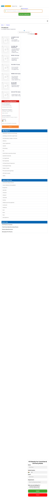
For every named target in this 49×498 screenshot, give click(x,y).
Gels (3, 150)
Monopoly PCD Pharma (7, 231)
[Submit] (5, 11)
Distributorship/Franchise (34, 486)
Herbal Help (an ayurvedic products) (9, 153)
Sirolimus (4, 200)
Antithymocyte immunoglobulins (8, 202)
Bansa (4, 212)
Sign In (20, 6)
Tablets (4, 175)
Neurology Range (6, 160)
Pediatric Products (6, 168)
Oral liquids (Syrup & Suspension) (9, 163)
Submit (37, 491)
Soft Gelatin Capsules (6, 173)
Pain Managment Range (7, 165)
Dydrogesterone (6, 217)
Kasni (4, 210)
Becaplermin (5, 187)
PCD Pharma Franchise (7, 224)
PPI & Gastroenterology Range (8, 170)
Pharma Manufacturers (7, 229)
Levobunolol (5, 205)
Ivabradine (5, 190)
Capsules (4, 145)
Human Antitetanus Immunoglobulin (9, 185)
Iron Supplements (6, 158)
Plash (4, 215)
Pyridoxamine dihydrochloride (8, 182)
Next (10, 126)
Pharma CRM (8, 6)
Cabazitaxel (5, 197)
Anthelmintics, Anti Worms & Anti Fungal (10, 133)
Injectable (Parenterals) (7, 155)
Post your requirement (24, 14)
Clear (36, 33)
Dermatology (5, 148)
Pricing (3, 6)
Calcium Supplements (6, 143)
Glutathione (5, 207)
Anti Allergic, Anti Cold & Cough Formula (10, 135)
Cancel (37, 494)
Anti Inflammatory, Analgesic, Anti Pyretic (10, 138)
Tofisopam (5, 192)
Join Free (15, 6)
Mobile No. (4, 119)
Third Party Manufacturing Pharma (10, 227)
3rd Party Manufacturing (34, 487)
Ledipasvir (4, 195)
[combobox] (23, 11)
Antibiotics (4, 140)
